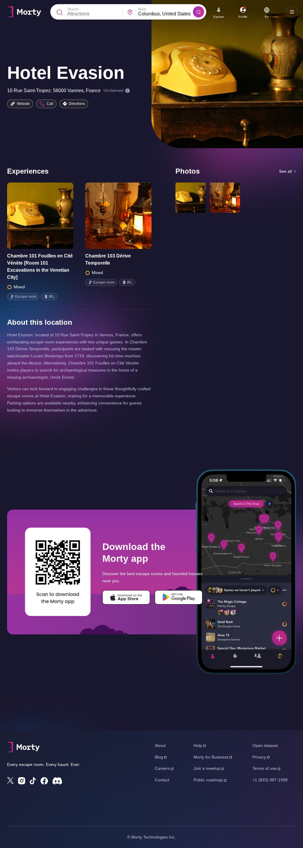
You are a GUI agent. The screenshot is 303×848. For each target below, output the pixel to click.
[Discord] (57, 781)
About (160, 745)
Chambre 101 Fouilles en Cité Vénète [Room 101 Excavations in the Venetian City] (40, 266)
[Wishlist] (32, 216)
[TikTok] (33, 781)
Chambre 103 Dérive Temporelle (108, 259)
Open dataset (265, 745)
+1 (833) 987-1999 (270, 779)
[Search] (198, 11)
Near (142, 9)
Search (73, 9)
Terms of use (264, 768)
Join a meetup (207, 768)
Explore (218, 16)
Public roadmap (208, 779)
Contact (162, 779)
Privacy (259, 757)
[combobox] (165, 14)
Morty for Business (211, 757)
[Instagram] (21, 780)
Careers (162, 768)
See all (285, 171)
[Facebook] (44, 781)
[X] (10, 780)
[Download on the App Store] (126, 597)
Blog (159, 757)
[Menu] (292, 12)
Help (198, 745)
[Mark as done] (48, 216)
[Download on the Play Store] (178, 597)
